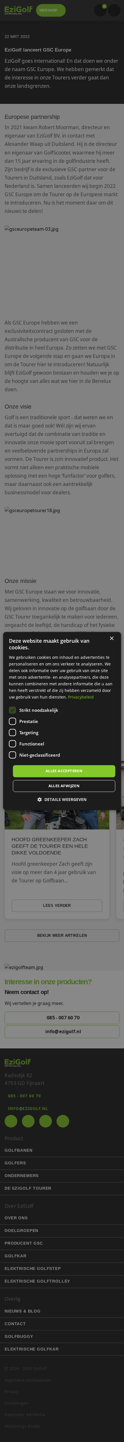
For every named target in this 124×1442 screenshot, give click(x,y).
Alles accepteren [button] (64, 771)
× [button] (111, 638)
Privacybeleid (81, 697)
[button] (62, 799)
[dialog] (62, 721)
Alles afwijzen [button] (64, 786)
